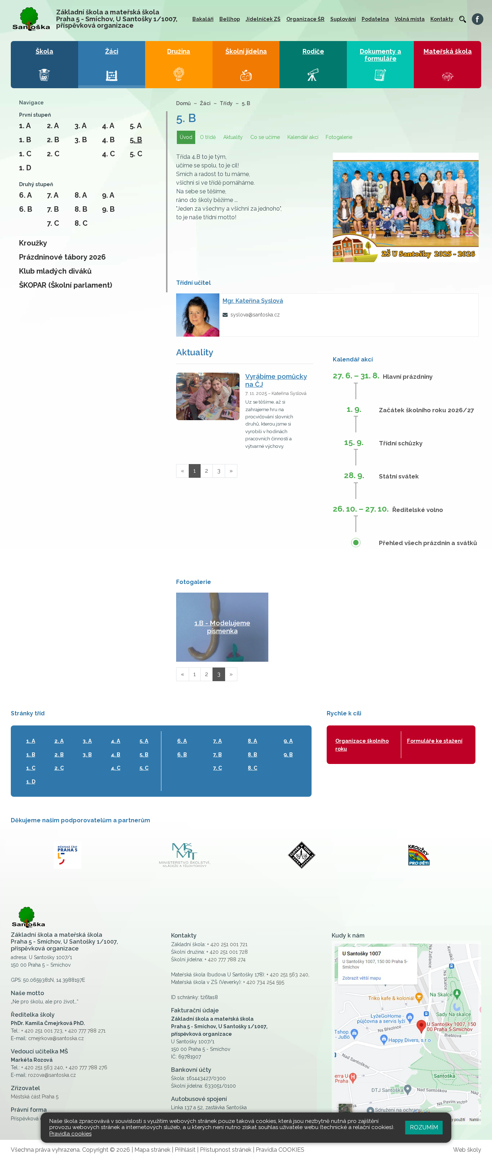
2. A (53, 125)
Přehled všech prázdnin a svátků (428, 543)
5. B (136, 139)
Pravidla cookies (70, 1133)
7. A (52, 195)
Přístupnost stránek (225, 1149)
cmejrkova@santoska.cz (56, 1038)
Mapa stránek (152, 1149)
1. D (25, 167)
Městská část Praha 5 (34, 1097)
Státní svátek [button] (399, 476)
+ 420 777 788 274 (225, 959)
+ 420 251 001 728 (227, 952)
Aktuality (233, 137)
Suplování (343, 19)
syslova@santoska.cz (255, 315)
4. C (108, 153)
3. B (81, 139)
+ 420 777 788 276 (86, 1067)
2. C (53, 153)
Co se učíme (265, 137)
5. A (136, 125)
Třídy (226, 103)
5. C (136, 153)
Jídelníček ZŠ (263, 19)
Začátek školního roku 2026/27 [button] (426, 410)
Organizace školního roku (362, 745)
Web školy (467, 1149)
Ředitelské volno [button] (417, 509)
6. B (25, 209)
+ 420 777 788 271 (85, 1031)
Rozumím (424, 1127)
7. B (53, 209)
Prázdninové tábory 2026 (62, 257)
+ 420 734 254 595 (263, 982)
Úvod (186, 137)
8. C (81, 223)
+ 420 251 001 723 (41, 1031)
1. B (25, 139)
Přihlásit (185, 1149)
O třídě (208, 137)
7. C (53, 223)
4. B (108, 139)
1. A (25, 125)
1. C (25, 153)
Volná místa (410, 19)
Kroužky (33, 243)
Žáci (205, 103)
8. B (81, 209)
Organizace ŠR (305, 19)
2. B (53, 139)
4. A (108, 125)
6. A (25, 195)
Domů (183, 103)
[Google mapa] (406, 1033)
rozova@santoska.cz (52, 1075)
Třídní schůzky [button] (400, 443)
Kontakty (441, 19)
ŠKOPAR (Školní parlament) (65, 285)
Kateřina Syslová (253, 300)
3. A (80, 125)
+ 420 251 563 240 (42, 1067)
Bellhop (229, 19)
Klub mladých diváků (55, 271)
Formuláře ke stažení (434, 741)
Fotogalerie (339, 137)
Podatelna (375, 19)
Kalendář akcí (302, 137)
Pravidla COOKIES (280, 1149)
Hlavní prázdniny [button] (408, 376)
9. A (108, 195)
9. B (108, 209)
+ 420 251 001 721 (227, 944)
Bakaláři (203, 19)
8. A (81, 195)
